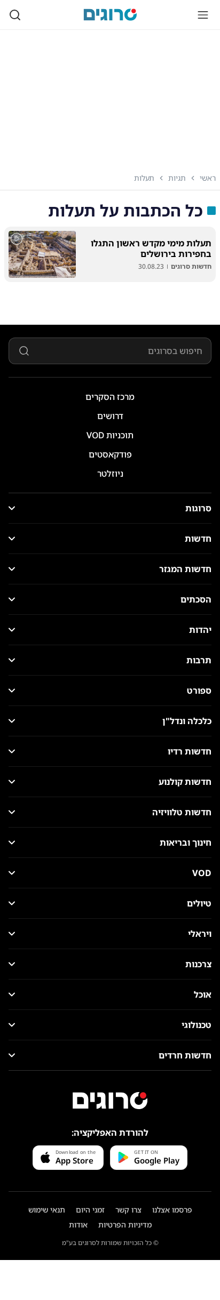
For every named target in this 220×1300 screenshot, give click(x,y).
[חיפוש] (15, 15)
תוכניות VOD (110, 435)
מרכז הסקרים (110, 397)
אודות (78, 1224)
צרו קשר (128, 1210)
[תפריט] (203, 15)
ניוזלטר (110, 473)
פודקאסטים (110, 454)
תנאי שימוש (46, 1210)
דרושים (110, 416)
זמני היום (90, 1210)
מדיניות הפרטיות (125, 1224)
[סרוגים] (110, 1100)
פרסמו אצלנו (172, 1210)
